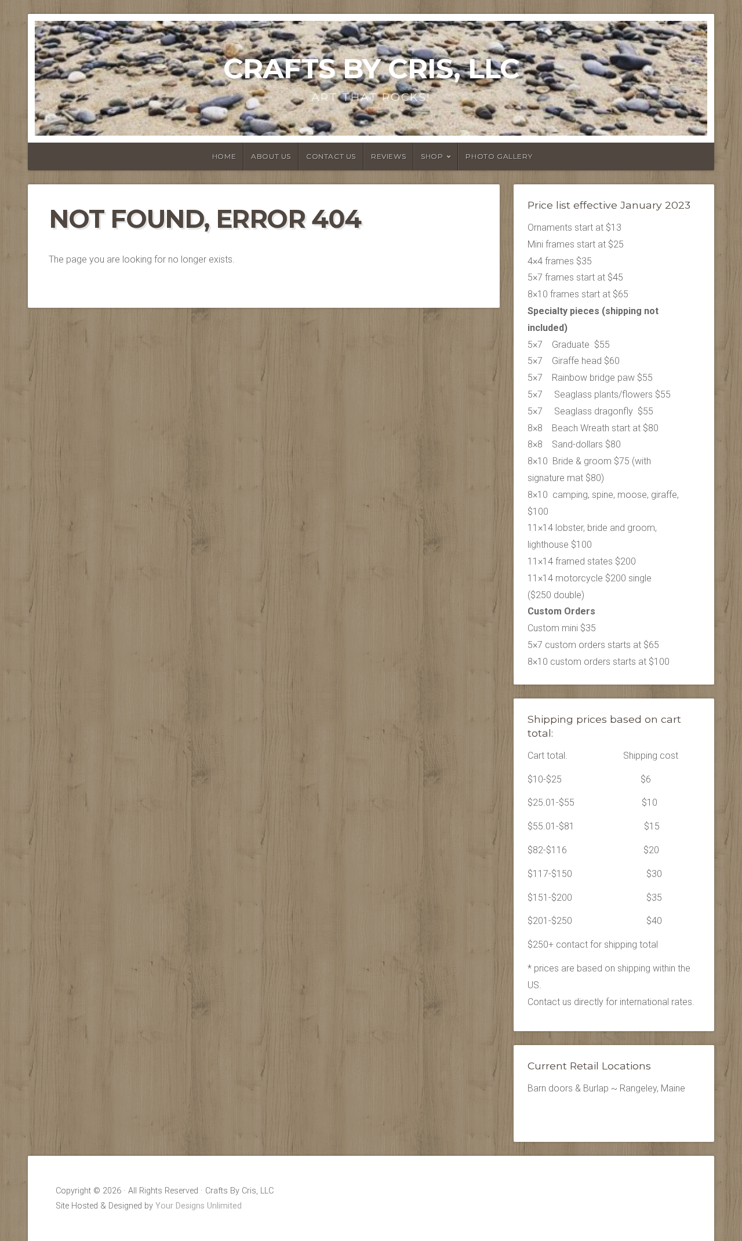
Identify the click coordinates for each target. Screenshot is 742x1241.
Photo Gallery (498, 156)
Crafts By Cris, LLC (371, 68)
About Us (271, 156)
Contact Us (331, 156)
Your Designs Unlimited (198, 1206)
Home (224, 156)
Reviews (388, 156)
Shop (432, 156)
